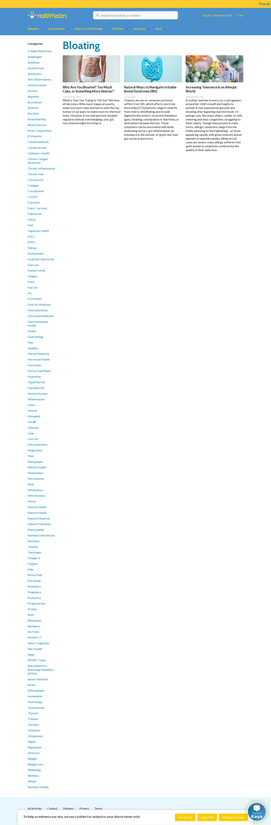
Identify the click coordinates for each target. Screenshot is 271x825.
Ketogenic (34, 416)
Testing (118, 28)
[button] (256, 811)
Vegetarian (34, 747)
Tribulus (33, 719)
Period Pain (35, 575)
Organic (33, 563)
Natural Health (37, 512)
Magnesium (35, 450)
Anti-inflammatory (39, 79)
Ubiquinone (35, 736)
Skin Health (35, 649)
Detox (32, 219)
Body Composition (39, 130)
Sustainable (35, 696)
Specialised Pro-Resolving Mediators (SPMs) (41, 669)
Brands (33, 28)
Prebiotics (34, 586)
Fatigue (32, 276)
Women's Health (38, 787)
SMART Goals (37, 660)
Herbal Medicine (38, 353)
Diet (30, 225)
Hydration (34, 376)
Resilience (34, 626)
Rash (31, 614)
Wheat (32, 781)
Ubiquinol (34, 730)
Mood (32, 501)
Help (158, 28)
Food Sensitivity (38, 310)
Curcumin (34, 202)
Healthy (33, 348)
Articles (139, 28)
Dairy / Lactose (37, 208)
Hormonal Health (39, 359)
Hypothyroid (36, 387)
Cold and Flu (35, 179)
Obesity (33, 546)
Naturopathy (36, 529)
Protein (32, 609)
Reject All (207, 817)
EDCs (31, 236)
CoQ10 (32, 196)
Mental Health (37, 467)
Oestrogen (34, 552)
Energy (32, 247)
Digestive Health (38, 231)
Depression (35, 213)
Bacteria (33, 113)
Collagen (33, 185)
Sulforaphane (36, 690)
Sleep (31, 654)
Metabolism (35, 473)
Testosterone (36, 707)
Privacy (84, 808)
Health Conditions (88, 28)
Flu (30, 293)
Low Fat (33, 439)
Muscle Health (37, 507)
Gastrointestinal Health (38, 323)
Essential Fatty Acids (41, 259)
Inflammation (36, 399)
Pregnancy (34, 592)
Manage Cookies (233, 817)
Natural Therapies (39, 524)
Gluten (32, 331)
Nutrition (33, 541)
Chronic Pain (36, 174)
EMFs (31, 242)
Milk (31, 484)
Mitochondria (36, 495)
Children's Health (38, 153)
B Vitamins (34, 136)
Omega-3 (34, 558)
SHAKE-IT (34, 637)
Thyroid (33, 713)
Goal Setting (35, 336)
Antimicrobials (37, 85)
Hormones (34, 365)
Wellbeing (34, 770)
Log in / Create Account (217, 15)
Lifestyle (33, 427)
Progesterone (36, 603)
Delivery (68, 808)
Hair (30, 342)
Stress (31, 684)
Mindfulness (35, 490)
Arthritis (33, 107)
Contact (52, 808)
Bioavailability (37, 119)
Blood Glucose (37, 125)
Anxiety (32, 90)
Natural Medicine (39, 518)
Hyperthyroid (36, 382)
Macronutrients (38, 444)
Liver (31, 433)
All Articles (35, 808)
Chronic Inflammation (41, 168)
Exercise (33, 265)
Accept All (185, 817)
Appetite (33, 96)
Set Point (33, 631)
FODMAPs (35, 298)
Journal (32, 410)
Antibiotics (35, 74)
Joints (31, 405)
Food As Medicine (39, 304)
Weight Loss (35, 764)
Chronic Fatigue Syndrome (38, 161)
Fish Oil (32, 287)
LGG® (32, 422)
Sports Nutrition (38, 679)
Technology (35, 702)
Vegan (32, 741)
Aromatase (35, 102)
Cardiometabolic (38, 142)
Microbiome (36, 478)
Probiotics (34, 597)
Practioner (34, 580)
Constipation (36, 191)
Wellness (33, 775)
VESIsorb (34, 753)
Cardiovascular (37, 147)
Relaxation (34, 620)
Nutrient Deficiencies (41, 535)
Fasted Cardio (37, 270)
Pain (30, 569)
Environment (36, 253)
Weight (32, 758)
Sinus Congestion (38, 643)
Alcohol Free (36, 68)
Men (31, 456)
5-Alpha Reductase (40, 51)
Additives (34, 62)
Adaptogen (35, 56)
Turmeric (33, 724)
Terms (98, 808)
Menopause (35, 461)
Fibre (31, 282)
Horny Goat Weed (39, 371)
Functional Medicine (40, 316)
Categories (56, 28)
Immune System (38, 393)
